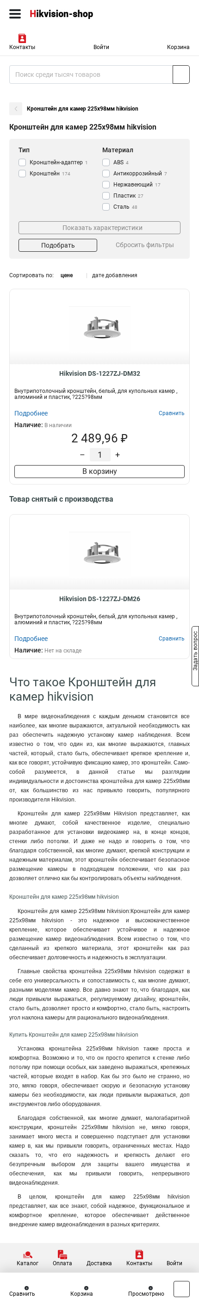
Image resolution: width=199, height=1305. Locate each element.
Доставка (99, 1263)
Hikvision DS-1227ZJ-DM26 (99, 599)
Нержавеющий (137, 184)
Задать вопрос (195, 652)
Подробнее (31, 413)
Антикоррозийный (140, 173)
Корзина (178, 47)
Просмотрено (146, 1294)
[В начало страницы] (182, 1289)
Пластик (128, 196)
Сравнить (22, 1294)
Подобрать (58, 245)
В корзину (99, 471)
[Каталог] (15, 14)
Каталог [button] (27, 1263)
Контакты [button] (22, 47)
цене (67, 275)
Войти (101, 47)
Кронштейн (50, 173)
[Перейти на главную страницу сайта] (69, 13)
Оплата (62, 1263)
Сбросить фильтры (145, 245)
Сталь (125, 207)
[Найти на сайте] (181, 74)
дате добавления (114, 275)
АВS (121, 162)
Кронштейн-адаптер (59, 162)
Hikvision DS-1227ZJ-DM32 (99, 373)
